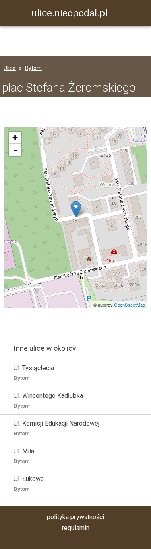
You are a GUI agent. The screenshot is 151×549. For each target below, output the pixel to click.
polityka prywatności (75, 517)
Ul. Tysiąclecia (34, 372)
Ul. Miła (24, 455)
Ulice (10, 68)
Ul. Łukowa (29, 483)
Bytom (33, 68)
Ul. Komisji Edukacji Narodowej (56, 428)
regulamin (75, 528)
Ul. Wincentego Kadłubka (48, 400)
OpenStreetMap (129, 304)
